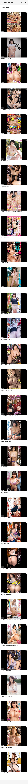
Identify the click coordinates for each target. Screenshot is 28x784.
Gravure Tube (8, 2)
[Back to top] (25, 781)
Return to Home (22, 10)
